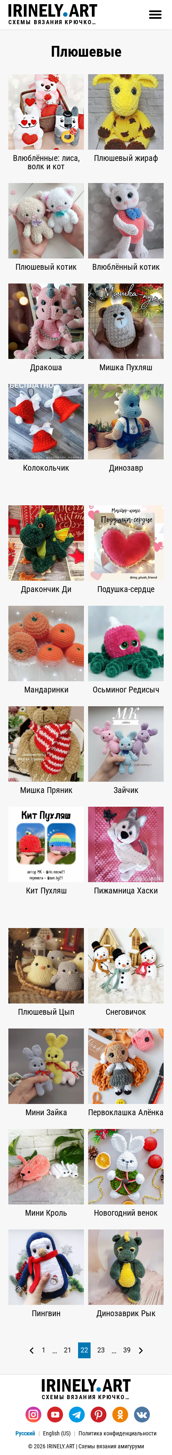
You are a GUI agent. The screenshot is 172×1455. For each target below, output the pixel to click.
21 (67, 1350)
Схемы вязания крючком (52, 22)
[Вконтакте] (142, 1414)
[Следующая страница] (141, 1350)
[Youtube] (55, 1414)
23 (101, 1350)
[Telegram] (77, 1414)
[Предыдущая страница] (31, 1350)
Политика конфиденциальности (117, 1433)
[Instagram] (33, 1414)
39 (127, 1350)
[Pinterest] (98, 1414)
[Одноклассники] (120, 1414)
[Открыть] (155, 14)
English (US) (57, 1433)
